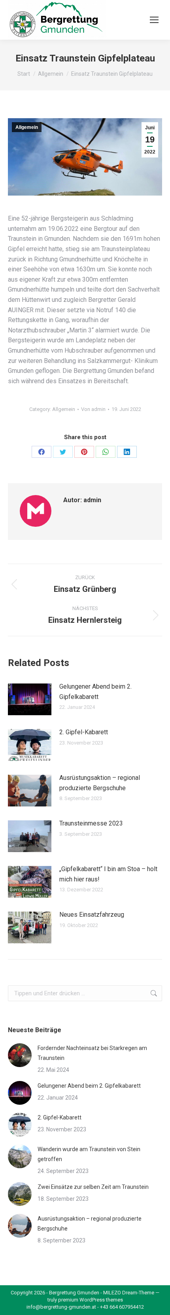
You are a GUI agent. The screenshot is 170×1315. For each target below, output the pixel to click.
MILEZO (112, 1293)
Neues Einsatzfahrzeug (91, 914)
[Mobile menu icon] (154, 20)
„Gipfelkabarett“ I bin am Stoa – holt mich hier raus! (108, 874)
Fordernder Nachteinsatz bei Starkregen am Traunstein (92, 1053)
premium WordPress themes (90, 1300)
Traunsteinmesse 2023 (91, 823)
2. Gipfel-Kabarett (83, 732)
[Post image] (29, 699)
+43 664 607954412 (122, 1307)
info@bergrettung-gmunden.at (61, 1307)
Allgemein (26, 127)
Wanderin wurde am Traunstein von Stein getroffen (89, 1154)
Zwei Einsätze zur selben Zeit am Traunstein (93, 1187)
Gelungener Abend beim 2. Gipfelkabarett (95, 692)
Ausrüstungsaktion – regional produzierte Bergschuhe (99, 783)
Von (93, 409)
